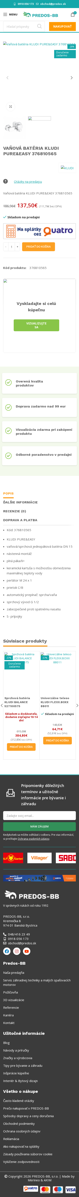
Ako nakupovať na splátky (21, 1146)
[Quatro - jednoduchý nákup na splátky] (39, 878)
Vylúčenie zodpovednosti (21, 1162)
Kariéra (8, 1015)
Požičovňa (10, 992)
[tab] (8, 494)
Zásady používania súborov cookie (27, 1154)
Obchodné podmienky (19, 1123)
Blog (6, 1042)
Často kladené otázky (18, 1101)
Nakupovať (62, 26)
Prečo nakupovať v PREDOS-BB (26, 1108)
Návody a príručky (16, 1050)
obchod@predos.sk (53, 4)
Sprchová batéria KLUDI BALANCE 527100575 (17, 702)
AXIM (47, 1180)
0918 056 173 (26, 4)
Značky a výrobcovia (17, 1058)
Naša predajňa (13, 972)
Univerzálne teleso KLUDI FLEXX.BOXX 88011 (55, 702)
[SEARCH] (39, 26)
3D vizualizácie (13, 1000)
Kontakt (9, 1023)
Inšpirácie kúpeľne (16, 1073)
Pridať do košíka (38, 246)
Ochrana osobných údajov (33, 839)
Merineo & (35, 1180)
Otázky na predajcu (28, 181)
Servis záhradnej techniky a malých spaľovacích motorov (37, 982)
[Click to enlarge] (10, 107)
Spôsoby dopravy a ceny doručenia (28, 1116)
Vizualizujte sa (36, 325)
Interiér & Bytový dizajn (20, 1081)
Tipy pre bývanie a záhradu (22, 1065)
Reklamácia (11, 1139)
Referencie (11, 1007)
